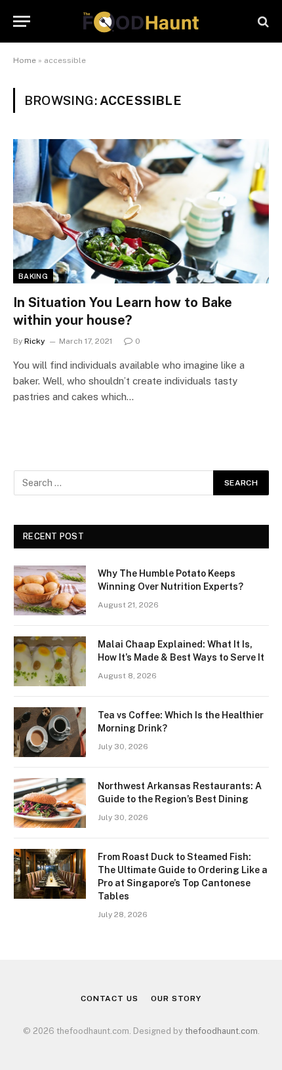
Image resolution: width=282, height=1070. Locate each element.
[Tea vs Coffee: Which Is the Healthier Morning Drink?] (50, 732)
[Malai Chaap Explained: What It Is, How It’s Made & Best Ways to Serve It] (50, 661)
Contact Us (109, 998)
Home (24, 60)
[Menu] (21, 21)
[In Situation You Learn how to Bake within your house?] (141, 211)
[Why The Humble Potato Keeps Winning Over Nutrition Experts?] (50, 590)
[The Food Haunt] (141, 21)
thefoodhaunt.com (221, 1031)
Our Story (176, 998)
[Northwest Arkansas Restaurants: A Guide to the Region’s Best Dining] (50, 803)
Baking (33, 276)
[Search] (262, 21)
